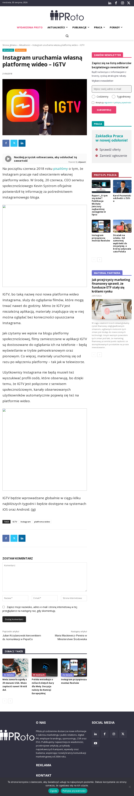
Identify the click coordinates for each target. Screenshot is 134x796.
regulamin (108, 102)
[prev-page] (4, 701)
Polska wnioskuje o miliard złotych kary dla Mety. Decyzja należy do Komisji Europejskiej (43, 686)
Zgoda (53, 790)
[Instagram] (122, 3)
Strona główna (9, 45)
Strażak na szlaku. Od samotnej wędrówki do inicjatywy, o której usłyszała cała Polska (122, 243)
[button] (67, 36)
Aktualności (24, 45)
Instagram (26, 521)
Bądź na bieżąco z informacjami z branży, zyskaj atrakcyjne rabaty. (109, 73)
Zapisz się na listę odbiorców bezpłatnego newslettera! (111, 65)
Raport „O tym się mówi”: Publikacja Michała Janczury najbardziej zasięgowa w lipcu (100, 205)
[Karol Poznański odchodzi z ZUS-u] (122, 186)
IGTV (15, 521)
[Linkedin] (21, 143)
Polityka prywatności (74, 790)
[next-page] (10, 701)
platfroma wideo (42, 521)
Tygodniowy (124, 96)
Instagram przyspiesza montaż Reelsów (101, 238)
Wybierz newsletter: (103, 80)
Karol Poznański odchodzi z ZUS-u (122, 198)
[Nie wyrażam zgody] (129, 787)
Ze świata (9, 674)
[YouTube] (95, 743)
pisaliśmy (60, 168)
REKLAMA (43, 765)
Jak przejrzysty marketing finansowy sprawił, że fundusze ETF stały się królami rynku (111, 285)
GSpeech (82, 162)
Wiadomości (20, 50)
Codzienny (102, 96)
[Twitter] (129, 3)
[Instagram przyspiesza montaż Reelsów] (74, 668)
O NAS (41, 722)
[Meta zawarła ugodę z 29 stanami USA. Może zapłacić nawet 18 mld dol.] (15, 668)
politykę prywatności (122, 102)
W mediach (39, 674)
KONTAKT (43, 775)
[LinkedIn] (110, 3)
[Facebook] (116, 3)
